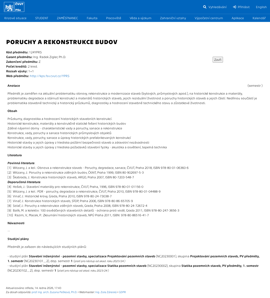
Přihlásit (243, 7)
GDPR (122, 291)
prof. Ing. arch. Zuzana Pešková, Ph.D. (54, 291)
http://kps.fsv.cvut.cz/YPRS (49, 76)
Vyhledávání (217, 7)
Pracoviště (113, 18)
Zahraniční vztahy (173, 18)
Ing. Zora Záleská (106, 291)
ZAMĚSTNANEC (67, 18)
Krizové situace (15, 18)
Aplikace (238, 18)
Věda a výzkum (140, 18)
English (261, 7)
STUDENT (41, 18)
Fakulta (92, 18)
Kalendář (259, 18)
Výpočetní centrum (209, 18)
